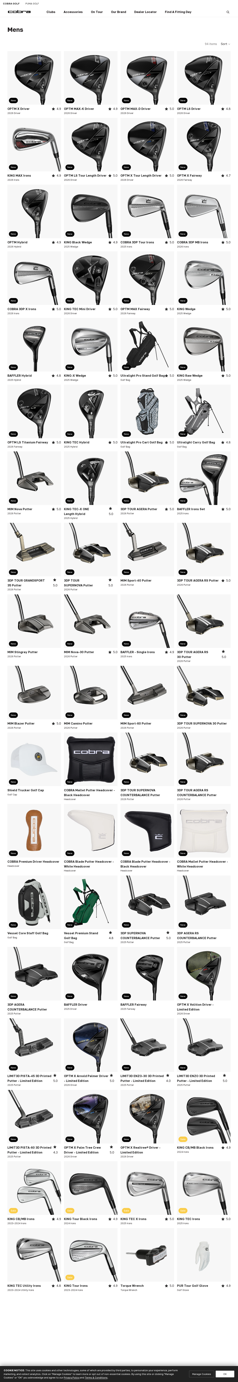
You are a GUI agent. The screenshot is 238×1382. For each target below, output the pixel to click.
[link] (51, 12)
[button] (226, 44)
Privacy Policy (71, 1377)
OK (225, 1374)
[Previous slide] (13, 78)
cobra (11, 3)
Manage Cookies (201, 1374)
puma (32, 3)
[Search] (228, 12)
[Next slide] (55, 78)
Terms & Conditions (96, 1377)
